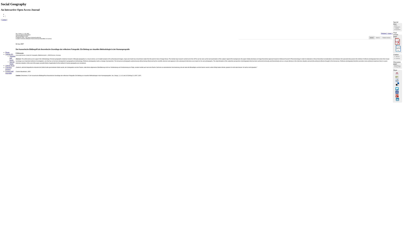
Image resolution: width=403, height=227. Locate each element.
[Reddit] (397, 80)
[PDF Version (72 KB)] (397, 44)
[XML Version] (398, 51)
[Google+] (397, 96)
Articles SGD (9, 66)
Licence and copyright (9, 72)
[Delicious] (397, 84)
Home (7, 52)
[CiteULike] (397, 77)
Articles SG (9, 54)
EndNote (398, 58)
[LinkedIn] (397, 99)
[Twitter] (397, 89)
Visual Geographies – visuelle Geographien (397, 27)
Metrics (378, 37)
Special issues (12, 63)
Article (372, 37)
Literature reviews (8, 68)
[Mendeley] (397, 73)
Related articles (386, 37)
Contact (4, 20)
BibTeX (397, 56)
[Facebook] (397, 92)
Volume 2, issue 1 (387, 33)
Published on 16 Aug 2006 (397, 66)
